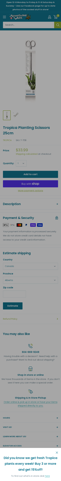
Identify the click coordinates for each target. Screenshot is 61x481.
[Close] (57, 452)
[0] (55, 17)
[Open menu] (4, 17)
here (47, 475)
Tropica (7, 140)
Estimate (12, 306)
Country (7, 259)
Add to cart (30, 174)
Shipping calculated (26, 153)
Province (8, 273)
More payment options (30, 190)
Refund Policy (10, 318)
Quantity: (8, 163)
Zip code (8, 287)
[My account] (49, 17)
